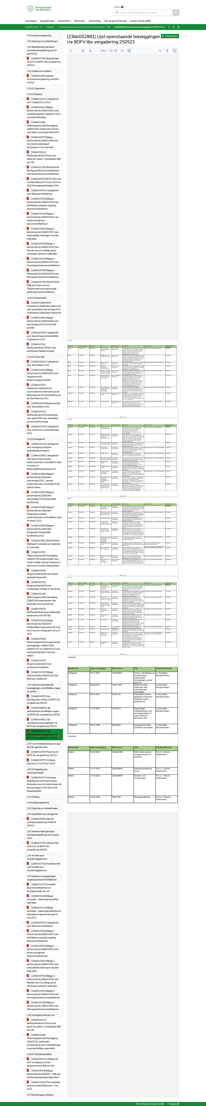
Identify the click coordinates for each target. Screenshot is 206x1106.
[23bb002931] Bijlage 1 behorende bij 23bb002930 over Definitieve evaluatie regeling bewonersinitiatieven (43, 204)
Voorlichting (95, 21)
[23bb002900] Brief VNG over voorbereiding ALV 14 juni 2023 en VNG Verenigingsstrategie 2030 (44, 182)
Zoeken (117, 7)
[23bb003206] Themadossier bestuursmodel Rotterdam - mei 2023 (43, 1085)
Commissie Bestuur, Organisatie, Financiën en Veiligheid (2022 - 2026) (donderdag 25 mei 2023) (94, 27)
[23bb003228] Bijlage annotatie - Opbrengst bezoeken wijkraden (43, 899)
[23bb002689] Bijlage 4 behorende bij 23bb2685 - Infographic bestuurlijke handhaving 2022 (41, 530)
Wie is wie (79, 21)
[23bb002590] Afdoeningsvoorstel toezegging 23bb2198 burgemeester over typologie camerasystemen (42, 599)
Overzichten (64, 21)
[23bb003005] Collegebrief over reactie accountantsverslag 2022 (43, 429)
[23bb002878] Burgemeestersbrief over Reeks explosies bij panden (42, 573)
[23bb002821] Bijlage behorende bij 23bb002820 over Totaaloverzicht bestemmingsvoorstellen (43, 375)
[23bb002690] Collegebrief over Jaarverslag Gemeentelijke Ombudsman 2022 (42, 336)
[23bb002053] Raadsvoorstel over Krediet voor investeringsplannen (43, 867)
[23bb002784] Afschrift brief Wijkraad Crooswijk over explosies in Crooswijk (44, 544)
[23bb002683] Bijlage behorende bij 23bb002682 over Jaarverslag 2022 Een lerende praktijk (43, 323)
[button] (176, 12)
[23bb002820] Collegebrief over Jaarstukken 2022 (43, 363)
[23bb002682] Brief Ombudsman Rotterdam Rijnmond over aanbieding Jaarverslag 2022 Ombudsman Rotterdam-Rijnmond (44, 308)
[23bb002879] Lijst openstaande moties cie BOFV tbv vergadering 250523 (43, 699)
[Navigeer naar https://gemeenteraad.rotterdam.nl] (39, 10)
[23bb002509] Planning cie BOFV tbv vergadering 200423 (42, 753)
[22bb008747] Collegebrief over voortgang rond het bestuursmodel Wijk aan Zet (42, 1062)
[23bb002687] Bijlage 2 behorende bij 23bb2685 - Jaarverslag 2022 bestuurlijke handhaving (41, 497)
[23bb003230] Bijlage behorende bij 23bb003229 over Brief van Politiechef (43, 675)
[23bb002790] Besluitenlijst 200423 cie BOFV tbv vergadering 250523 (44, 61)
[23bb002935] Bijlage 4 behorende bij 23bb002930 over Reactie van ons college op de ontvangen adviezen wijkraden (43, 249)
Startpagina (31, 21)
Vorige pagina (171, 36)
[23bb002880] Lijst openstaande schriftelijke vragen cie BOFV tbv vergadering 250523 (43, 711)
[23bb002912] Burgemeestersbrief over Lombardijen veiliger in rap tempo (43, 585)
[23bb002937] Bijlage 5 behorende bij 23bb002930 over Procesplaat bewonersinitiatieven (43, 262)
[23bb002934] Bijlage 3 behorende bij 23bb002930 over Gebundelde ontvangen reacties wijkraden (43, 234)
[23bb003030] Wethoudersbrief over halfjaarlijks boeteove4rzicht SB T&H (43, 612)
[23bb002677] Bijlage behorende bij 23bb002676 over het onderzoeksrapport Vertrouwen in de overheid (42, 142)
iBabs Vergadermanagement (148, 1104)
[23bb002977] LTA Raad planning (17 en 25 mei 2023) (41, 762)
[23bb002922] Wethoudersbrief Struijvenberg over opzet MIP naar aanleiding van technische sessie (42, 416)
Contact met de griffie (140, 21)
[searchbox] (142, 12)
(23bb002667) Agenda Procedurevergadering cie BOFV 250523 (43, 79)
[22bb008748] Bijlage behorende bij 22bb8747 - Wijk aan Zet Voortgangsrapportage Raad (44, 1074)
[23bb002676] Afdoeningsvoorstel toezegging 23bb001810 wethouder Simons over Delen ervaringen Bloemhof (43, 127)
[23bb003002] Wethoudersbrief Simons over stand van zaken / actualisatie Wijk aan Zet (44, 157)
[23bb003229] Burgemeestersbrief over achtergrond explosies (39, 663)
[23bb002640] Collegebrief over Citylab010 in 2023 (43, 101)
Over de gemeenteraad (115, 21)
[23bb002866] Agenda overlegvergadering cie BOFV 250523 (41, 822)
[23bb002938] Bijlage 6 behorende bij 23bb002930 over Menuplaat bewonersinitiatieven (43, 273)
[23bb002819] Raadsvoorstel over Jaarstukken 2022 (43, 405)
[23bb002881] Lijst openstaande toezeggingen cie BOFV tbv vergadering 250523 (42, 722)
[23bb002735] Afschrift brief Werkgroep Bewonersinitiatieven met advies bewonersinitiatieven (43, 170)
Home (42, 27)
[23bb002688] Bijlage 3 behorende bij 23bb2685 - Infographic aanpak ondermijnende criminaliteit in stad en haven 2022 (44, 514)
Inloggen (172, 1104)
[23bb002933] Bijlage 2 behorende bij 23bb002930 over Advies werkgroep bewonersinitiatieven (43, 219)
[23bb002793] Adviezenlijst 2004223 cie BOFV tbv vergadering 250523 (43, 846)
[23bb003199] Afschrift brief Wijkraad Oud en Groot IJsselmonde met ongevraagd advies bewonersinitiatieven (43, 287)
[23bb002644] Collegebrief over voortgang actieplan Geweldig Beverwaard (43, 447)
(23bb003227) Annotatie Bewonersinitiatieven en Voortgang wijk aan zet (41, 887)
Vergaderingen (47, 21)
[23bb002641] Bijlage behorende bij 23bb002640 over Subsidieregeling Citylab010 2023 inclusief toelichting (44, 112)
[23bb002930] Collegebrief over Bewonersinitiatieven (43, 192)
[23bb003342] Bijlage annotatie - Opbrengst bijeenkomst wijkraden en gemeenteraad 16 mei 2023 (44, 912)
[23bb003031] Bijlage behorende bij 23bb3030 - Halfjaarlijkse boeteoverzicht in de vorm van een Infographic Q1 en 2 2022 (43, 627)
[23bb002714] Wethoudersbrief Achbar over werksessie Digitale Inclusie (41, 347)
